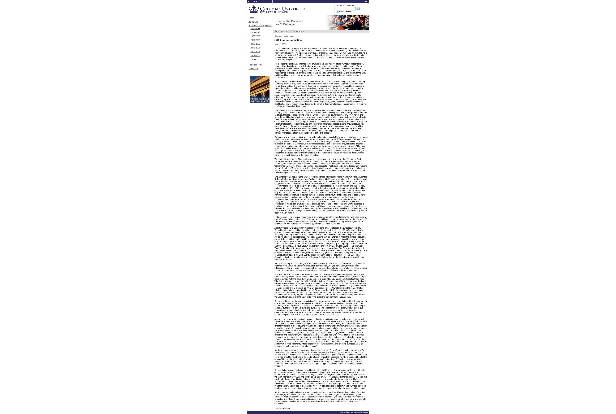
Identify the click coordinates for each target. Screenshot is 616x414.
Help (366, 1)
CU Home (252, 1)
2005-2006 (255, 48)
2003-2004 (255, 55)
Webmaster (363, 412)
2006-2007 (255, 44)
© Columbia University (349, 412)
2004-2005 (255, 52)
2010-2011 (255, 28)
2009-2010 (255, 32)
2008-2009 (255, 36)
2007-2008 (255, 40)
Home (251, 18)
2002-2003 (255, 59)
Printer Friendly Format (285, 36)
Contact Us (253, 69)
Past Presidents (255, 65)
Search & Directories (345, 5)
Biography (253, 22)
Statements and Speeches (260, 25)
